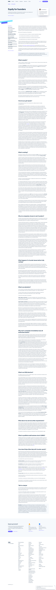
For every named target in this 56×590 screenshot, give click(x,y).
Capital (19, 547)
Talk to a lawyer (10, 48)
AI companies (30, 557)
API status (30, 578)
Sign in (40, 1)
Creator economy (31, 558)
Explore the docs (41, 530)
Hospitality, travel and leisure (32, 560)
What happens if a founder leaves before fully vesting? (12, 34)
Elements (19, 554)
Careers (40, 559)
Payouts (19, 563)
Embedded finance (31, 548)
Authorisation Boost (21, 545)
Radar (19, 564)
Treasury (19, 570)
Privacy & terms (41, 548)
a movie (28, 123)
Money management (31, 554)
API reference (30, 577)
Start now (10, 531)
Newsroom (40, 560)
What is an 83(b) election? (11, 40)
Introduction (10, 25)
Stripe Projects (31, 581)
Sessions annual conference (42, 547)
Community (40, 546)
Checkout (19, 548)
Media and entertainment (32, 562)
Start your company (11, 15)
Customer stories (41, 544)
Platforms (30, 555)
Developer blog (31, 582)
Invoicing (19, 557)
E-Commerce (30, 547)
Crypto (29, 546)
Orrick (19, 53)
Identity (19, 556)
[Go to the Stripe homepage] (9, 542)
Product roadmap (41, 558)
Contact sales (45, 1)
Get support (40, 565)
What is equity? (10, 27)
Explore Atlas (30, 531)
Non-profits (30, 563)
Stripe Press (40, 561)
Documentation (31, 576)
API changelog (30, 579)
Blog (39, 545)
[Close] (54, 586)
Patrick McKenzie (43, 9)
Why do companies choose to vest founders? (12, 32)
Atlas (19, 544)
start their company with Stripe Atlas (29, 45)
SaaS (29, 556)
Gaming (30, 559)
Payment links (20, 561)
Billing (19, 546)
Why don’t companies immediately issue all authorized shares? (12, 38)
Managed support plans (42, 566)
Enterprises (30, 543)
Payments (19, 562)
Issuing (19, 558)
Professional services (31, 564)
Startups (30, 544)
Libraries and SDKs (31, 580)
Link (18, 559)
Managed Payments (21, 560)
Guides (40, 543)
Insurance (30, 561)
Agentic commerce (31, 545)
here (33, 445)
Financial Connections (21, 555)
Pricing (29, 1)
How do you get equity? (11, 28)
